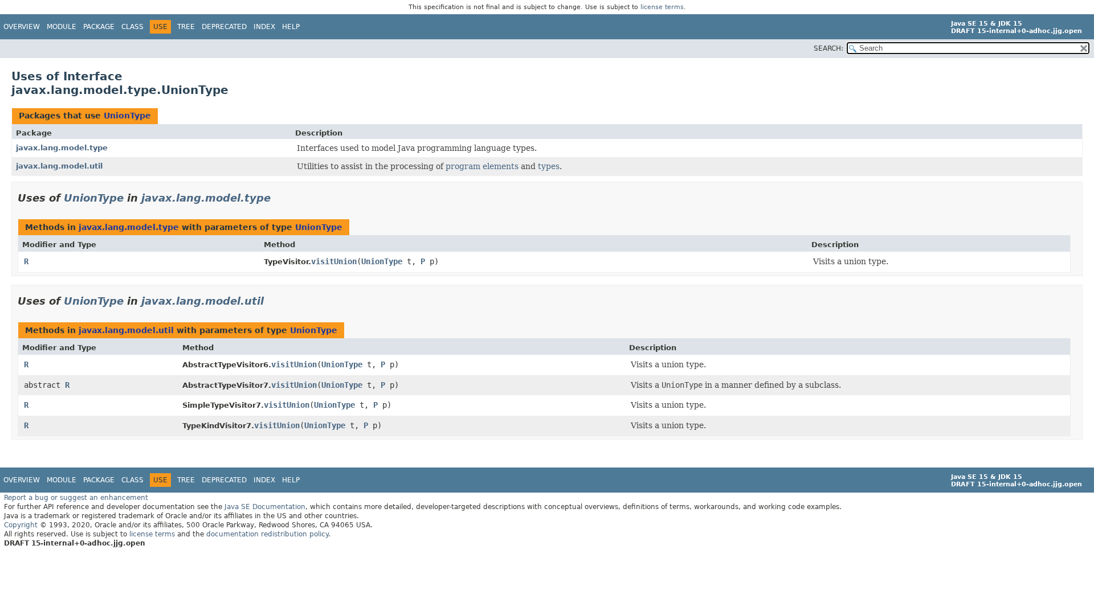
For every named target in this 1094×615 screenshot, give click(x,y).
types (549, 166)
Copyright (21, 525)
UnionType (127, 115)
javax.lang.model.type (62, 148)
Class (132, 27)
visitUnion (334, 261)
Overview (21, 27)
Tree (186, 27)
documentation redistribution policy (267, 534)
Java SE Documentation (264, 507)
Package (99, 27)
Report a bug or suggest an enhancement (76, 498)
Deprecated (224, 27)
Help (291, 27)
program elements (482, 166)
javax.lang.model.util (59, 166)
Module (61, 27)
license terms (662, 7)
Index (264, 27)
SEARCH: (828, 48)
